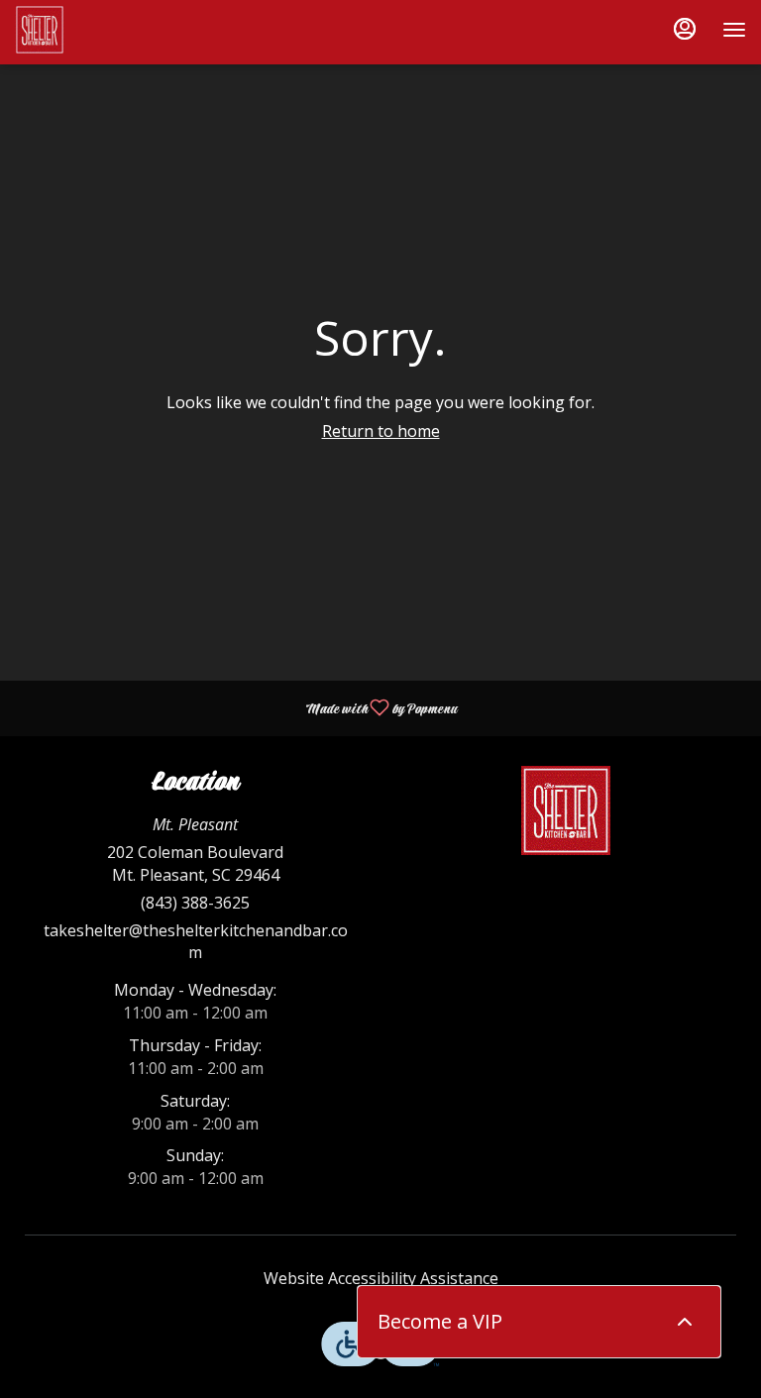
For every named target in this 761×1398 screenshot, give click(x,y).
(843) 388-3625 (195, 903)
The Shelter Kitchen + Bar (566, 810)
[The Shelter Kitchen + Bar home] (104, 29)
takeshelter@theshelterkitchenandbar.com (196, 941)
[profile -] (685, 29)
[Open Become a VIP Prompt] (684, 1321)
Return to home (381, 431)
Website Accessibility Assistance (381, 1278)
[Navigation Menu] (734, 30)
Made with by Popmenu (236, 707)
